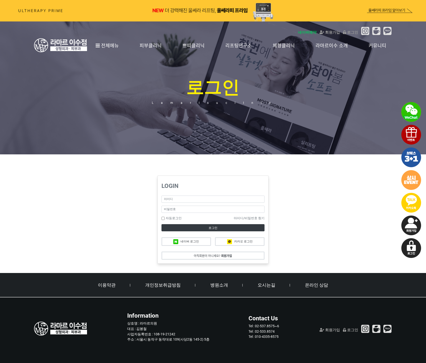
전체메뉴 (109, 45)
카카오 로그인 (243, 241)
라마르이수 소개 (332, 45)
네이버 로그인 (189, 241)
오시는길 (266, 285)
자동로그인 (174, 218)
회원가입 (332, 32)
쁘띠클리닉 (193, 45)
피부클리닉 (151, 45)
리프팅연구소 (238, 45)
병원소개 (219, 285)
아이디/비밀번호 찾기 (249, 218)
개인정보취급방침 (163, 285)
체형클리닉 (284, 45)
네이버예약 (307, 32)
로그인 (352, 32)
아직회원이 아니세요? (213, 256)
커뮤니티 (377, 45)
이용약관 (107, 285)
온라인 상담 (316, 285)
